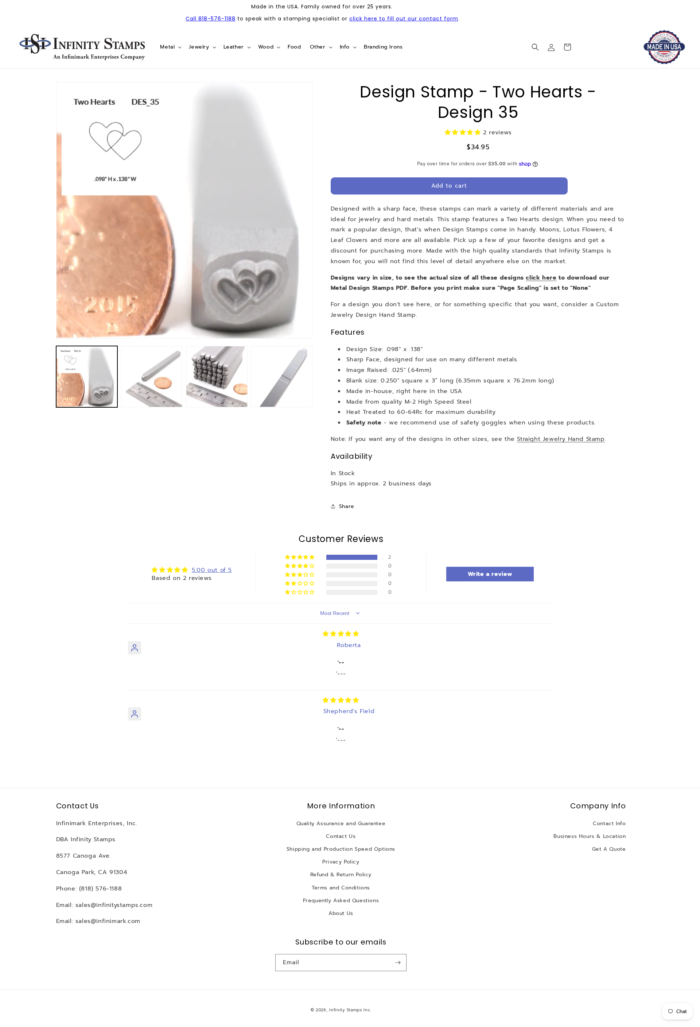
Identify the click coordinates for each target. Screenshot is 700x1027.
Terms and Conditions (341, 888)
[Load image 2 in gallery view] (151, 376)
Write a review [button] (490, 574)
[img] (341, 634)
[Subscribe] (398, 962)
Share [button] (346, 506)
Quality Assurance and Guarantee (341, 823)
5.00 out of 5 (212, 570)
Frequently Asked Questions (341, 900)
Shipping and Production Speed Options (341, 849)
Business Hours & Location (589, 836)
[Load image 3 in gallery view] (216, 376)
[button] (170, 47)
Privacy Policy (340, 862)
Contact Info (609, 823)
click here (541, 277)
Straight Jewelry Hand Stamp (560, 439)
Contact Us (340, 836)
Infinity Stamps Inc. (350, 1010)
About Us (340, 913)
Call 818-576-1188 (211, 18)
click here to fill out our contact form (403, 18)
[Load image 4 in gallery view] (281, 376)
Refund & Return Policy (341, 874)
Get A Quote (609, 849)
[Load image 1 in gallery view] (86, 376)
